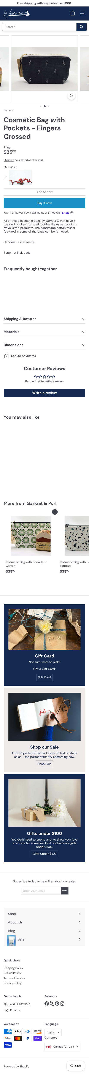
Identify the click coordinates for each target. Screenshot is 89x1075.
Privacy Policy (13, 983)
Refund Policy (12, 973)
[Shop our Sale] (44, 717)
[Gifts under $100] (44, 803)
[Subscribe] (64, 891)
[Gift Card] (44, 629)
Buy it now (44, 203)
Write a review (44, 393)
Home (7, 110)
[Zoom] (72, 96)
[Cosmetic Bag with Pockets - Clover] (31, 543)
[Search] (81, 27)
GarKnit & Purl (41, 503)
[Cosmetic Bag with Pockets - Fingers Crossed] (44, 287)
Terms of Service (14, 978)
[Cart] (73, 13)
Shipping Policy (13, 968)
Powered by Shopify (16, 1066)
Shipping (9, 160)
